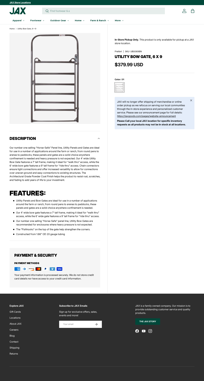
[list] (55, 78)
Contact (14, 341)
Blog (12, 335)
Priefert (118, 51)
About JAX (16, 323)
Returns (14, 353)
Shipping (14, 347)
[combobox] (103, 11)
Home (12, 29)
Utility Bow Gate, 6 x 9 (26, 29)
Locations (15, 317)
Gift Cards (15, 311)
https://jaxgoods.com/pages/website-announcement (146, 116)
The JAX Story (147, 321)
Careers (14, 329)
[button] (192, 11)
